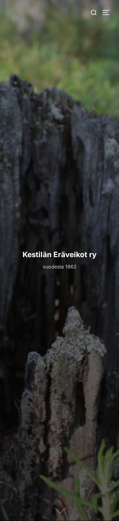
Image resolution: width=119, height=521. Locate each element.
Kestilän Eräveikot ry (59, 254)
